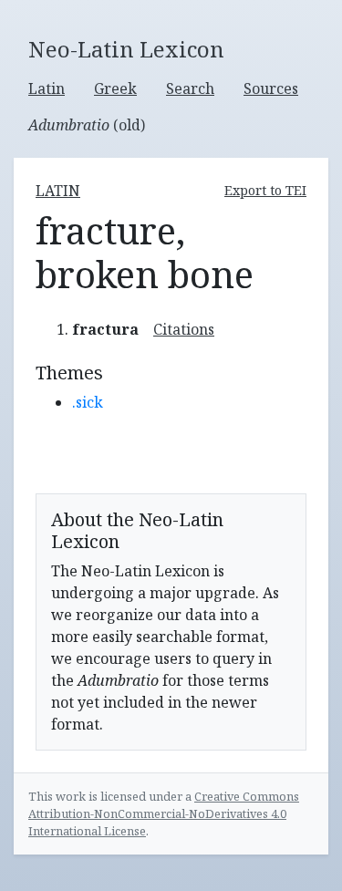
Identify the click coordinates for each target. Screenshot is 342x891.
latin (58, 191)
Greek (115, 88)
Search (190, 88)
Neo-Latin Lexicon (126, 49)
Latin (46, 88)
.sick (87, 402)
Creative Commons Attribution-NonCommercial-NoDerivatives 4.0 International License (163, 813)
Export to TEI (265, 190)
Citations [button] (183, 329)
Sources (271, 88)
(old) (86, 125)
